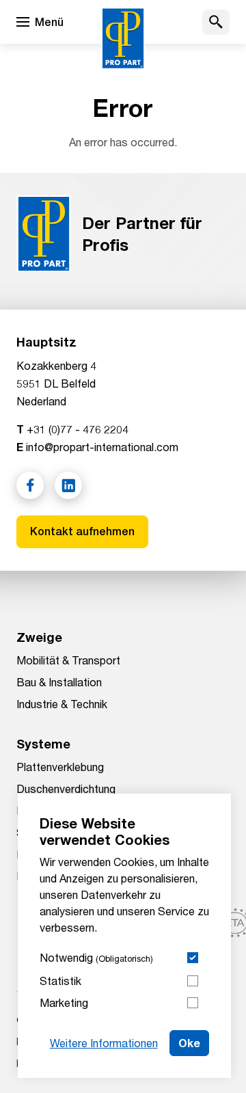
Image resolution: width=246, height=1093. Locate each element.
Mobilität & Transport (68, 659)
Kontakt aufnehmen (82, 531)
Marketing (64, 1002)
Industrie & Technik (61, 703)
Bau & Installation (59, 681)
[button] (216, 22)
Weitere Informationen (104, 1042)
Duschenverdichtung (65, 788)
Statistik (60, 980)
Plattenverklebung (60, 766)
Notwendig (96, 957)
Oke (189, 1042)
